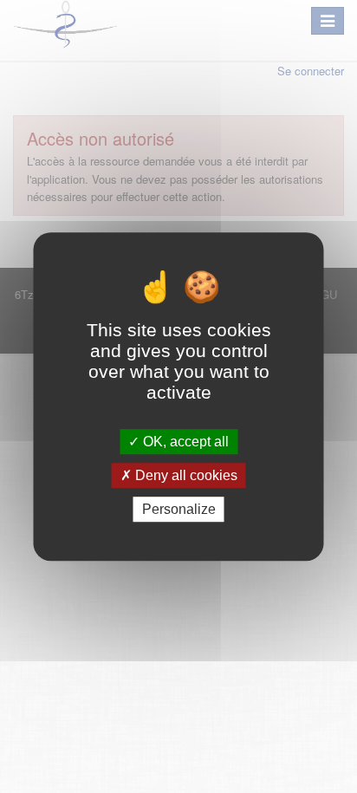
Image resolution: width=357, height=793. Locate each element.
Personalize (179, 509)
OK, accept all (184, 441)
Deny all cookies (184, 475)
